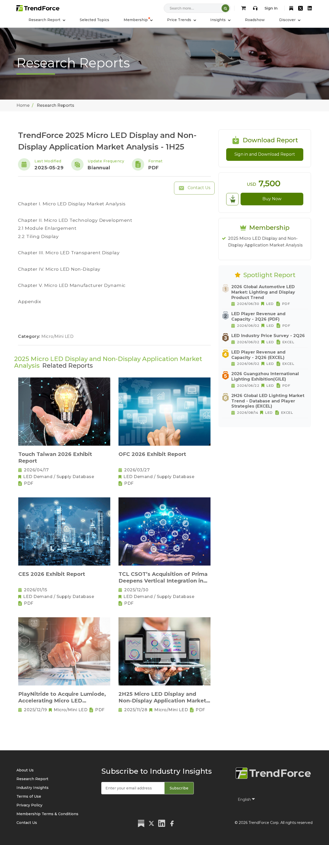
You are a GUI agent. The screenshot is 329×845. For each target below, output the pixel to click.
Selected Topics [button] (94, 19)
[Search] (225, 8)
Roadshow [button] (255, 19)
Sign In (271, 8)
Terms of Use (28, 796)
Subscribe (179, 788)
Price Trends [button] (179, 19)
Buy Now (271, 198)
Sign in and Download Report (264, 154)
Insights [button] (218, 19)
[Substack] (291, 8)
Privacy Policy (29, 805)
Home (23, 105)
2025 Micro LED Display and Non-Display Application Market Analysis (265, 242)
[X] (300, 8)
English (245, 799)
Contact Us (198, 187)
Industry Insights (32, 787)
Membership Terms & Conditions (47, 814)
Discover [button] (288, 19)
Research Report (32, 779)
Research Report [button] (45, 19)
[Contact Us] (255, 8)
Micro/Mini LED (57, 336)
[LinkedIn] (310, 8)
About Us (25, 770)
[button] (138, 20)
